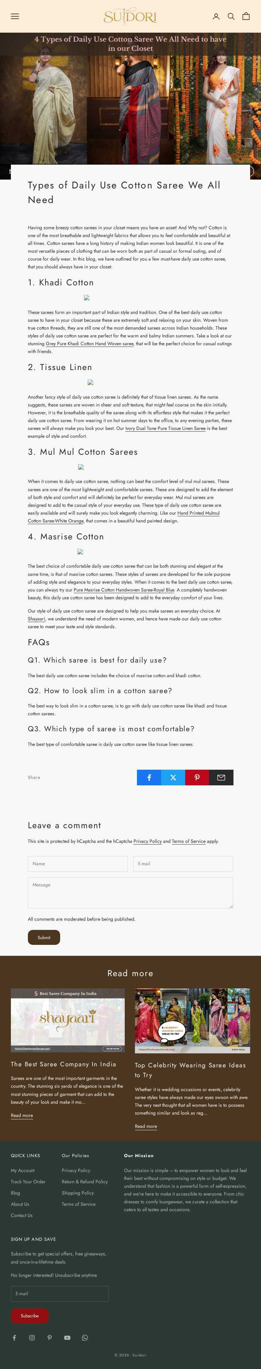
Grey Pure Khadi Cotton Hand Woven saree (89, 343)
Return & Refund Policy (85, 1181)
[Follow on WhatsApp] (85, 1337)
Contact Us (22, 1215)
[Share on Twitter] (173, 777)
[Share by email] (221, 777)
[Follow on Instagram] (32, 1337)
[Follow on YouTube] (67, 1337)
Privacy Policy (148, 841)
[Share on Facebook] (149, 777)
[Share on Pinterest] (197, 777)
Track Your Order (28, 1181)
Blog (15, 1192)
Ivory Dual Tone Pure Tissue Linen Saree (165, 428)
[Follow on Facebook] (14, 1337)
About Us (20, 1204)
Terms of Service (189, 841)
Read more (22, 1115)
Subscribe (30, 1316)
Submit (44, 937)
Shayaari (36, 618)
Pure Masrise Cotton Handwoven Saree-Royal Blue (124, 589)
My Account (22, 1170)
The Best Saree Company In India (64, 1064)
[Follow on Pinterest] (49, 1337)
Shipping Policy (78, 1192)
